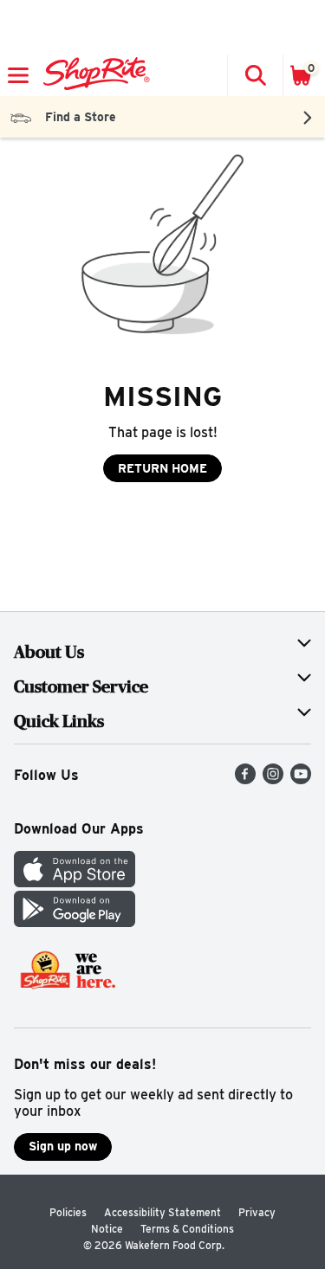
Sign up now (63, 1146)
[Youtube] (300, 779)
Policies (68, 1212)
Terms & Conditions (187, 1228)
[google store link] (74, 922)
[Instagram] (273, 779)
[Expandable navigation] (18, 75)
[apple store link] (74, 882)
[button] (255, 75)
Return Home (162, 468)
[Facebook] (245, 779)
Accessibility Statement (162, 1212)
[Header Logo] (93, 75)
